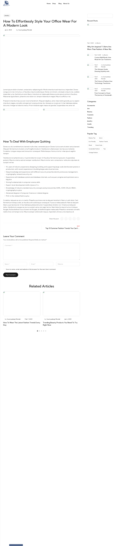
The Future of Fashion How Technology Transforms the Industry (103, 83)
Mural (90, 145)
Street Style (98, 145)
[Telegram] (78, 218)
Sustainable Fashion (94, 149)
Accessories (91, 105)
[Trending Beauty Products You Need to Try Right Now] (61, 303)
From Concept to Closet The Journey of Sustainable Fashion (103, 95)
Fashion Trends (103, 141)
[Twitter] (70, 218)
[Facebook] (62, 218)
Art (88, 108)
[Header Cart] (112, 3)
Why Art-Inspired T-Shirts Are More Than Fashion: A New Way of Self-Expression (99, 49)
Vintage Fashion (93, 152)
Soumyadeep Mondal (25, 30)
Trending (90, 127)
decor (100, 138)
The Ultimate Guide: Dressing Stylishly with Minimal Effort (102, 71)
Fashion (89, 118)
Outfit (89, 124)
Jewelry (7, 15)
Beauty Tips (92, 138)
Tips (104, 149)
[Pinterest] (74, 218)
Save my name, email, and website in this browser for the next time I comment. (31, 269)
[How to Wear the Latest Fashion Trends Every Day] (21, 303)
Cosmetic (90, 115)
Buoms (99, 43)
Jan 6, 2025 (8, 30)
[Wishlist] (109, 3)
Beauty (89, 112)
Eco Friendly (92, 141)
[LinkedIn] (66, 218)
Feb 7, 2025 (28, 319)
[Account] (106, 3)
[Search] (103, 3)
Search (110, 16)
